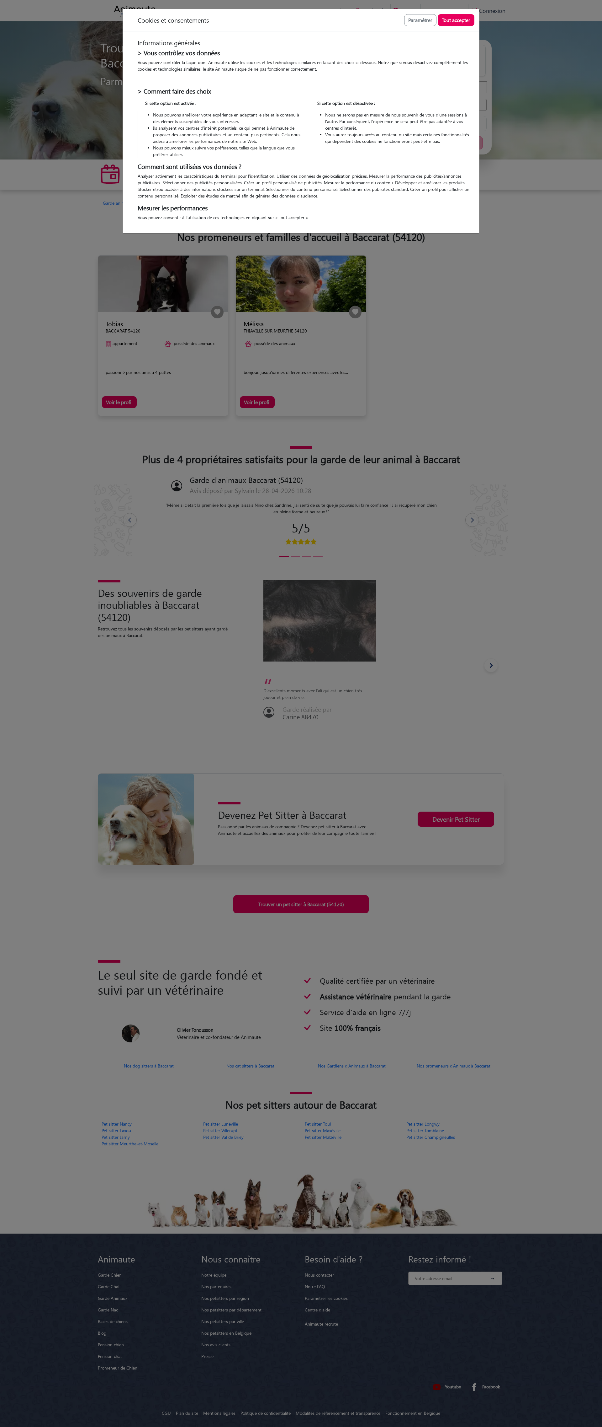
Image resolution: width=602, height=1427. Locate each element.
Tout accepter (456, 20)
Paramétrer (420, 20)
